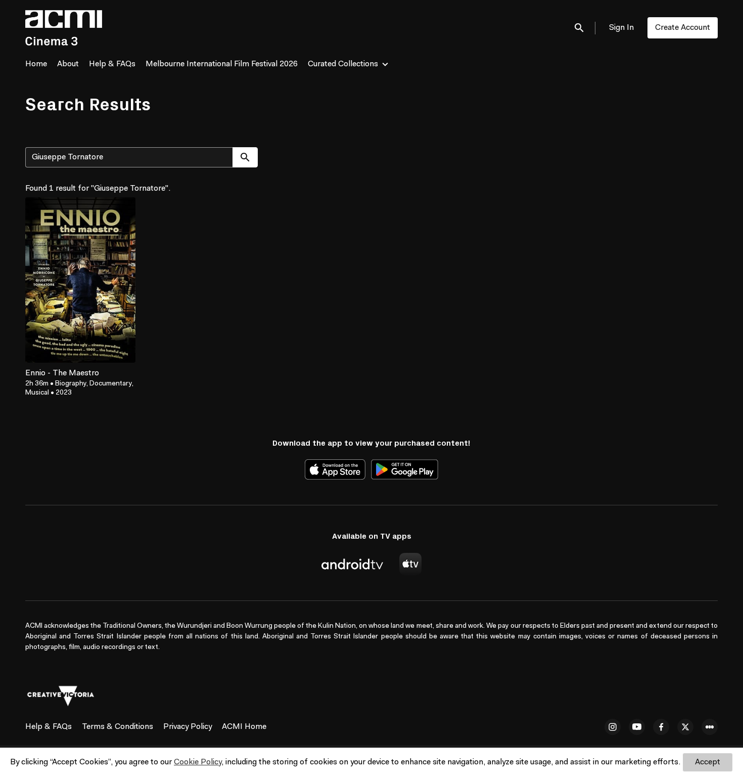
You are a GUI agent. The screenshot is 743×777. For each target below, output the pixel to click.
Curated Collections (343, 64)
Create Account (682, 28)
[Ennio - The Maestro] (80, 280)
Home (36, 64)
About (68, 64)
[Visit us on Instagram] (613, 727)
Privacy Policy (187, 727)
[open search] (580, 27)
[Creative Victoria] (60, 696)
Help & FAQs (112, 64)
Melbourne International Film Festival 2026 (222, 64)
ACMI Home (244, 727)
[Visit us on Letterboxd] (710, 727)
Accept (707, 762)
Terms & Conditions (117, 727)
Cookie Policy (197, 762)
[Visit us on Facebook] (661, 727)
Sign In (621, 28)
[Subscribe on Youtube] (637, 727)
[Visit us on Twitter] (685, 727)
